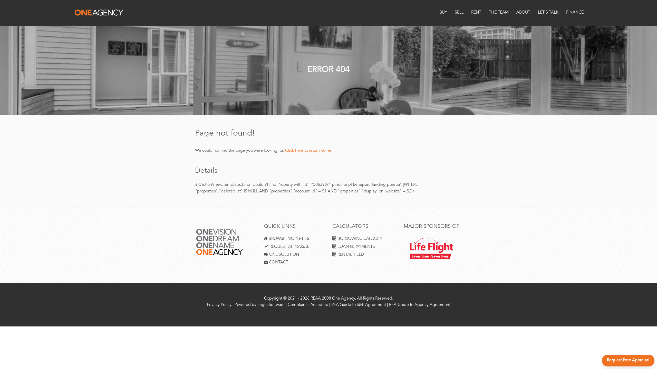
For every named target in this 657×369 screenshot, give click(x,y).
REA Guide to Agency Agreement (419, 305)
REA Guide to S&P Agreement (359, 305)
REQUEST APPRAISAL (288, 247)
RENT (476, 13)
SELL (459, 13)
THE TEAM (499, 13)
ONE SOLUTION (283, 255)
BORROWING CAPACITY (359, 239)
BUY (443, 13)
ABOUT (523, 13)
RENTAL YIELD (350, 255)
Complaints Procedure (308, 305)
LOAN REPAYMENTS (355, 247)
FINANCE (575, 13)
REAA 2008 (321, 298)
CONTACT (278, 262)
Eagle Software (271, 305)
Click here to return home (308, 151)
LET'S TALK (548, 13)
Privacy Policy (219, 305)
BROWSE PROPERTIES (288, 239)
